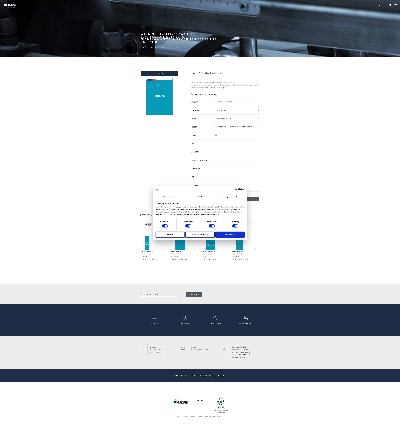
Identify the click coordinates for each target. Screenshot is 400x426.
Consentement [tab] (168, 197)
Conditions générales (209, 416)
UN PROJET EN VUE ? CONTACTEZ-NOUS (200, 376)
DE (384, 5)
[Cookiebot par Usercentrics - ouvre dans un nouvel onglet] (235, 190)
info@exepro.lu (203, 350)
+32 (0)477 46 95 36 (244, 355)
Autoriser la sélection (200, 234)
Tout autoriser (230, 234)
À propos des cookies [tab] (231, 197)
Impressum (220, 416)
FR (380, 5)
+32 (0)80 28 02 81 (241, 357)
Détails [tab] (200, 197)
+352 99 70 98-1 (245, 350)
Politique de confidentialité (194, 416)
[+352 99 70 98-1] (389, 5)
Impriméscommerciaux (147, 46)
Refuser (170, 234)
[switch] (188, 226)
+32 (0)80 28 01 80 (244, 352)
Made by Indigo (181, 416)
